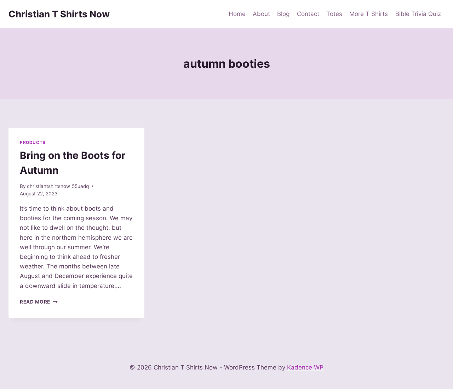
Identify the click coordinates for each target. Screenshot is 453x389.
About (261, 13)
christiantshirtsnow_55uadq (58, 186)
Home (237, 13)
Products (33, 142)
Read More (39, 302)
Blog (283, 13)
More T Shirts (368, 13)
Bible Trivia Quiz (418, 13)
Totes (334, 13)
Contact (308, 13)
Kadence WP (305, 367)
